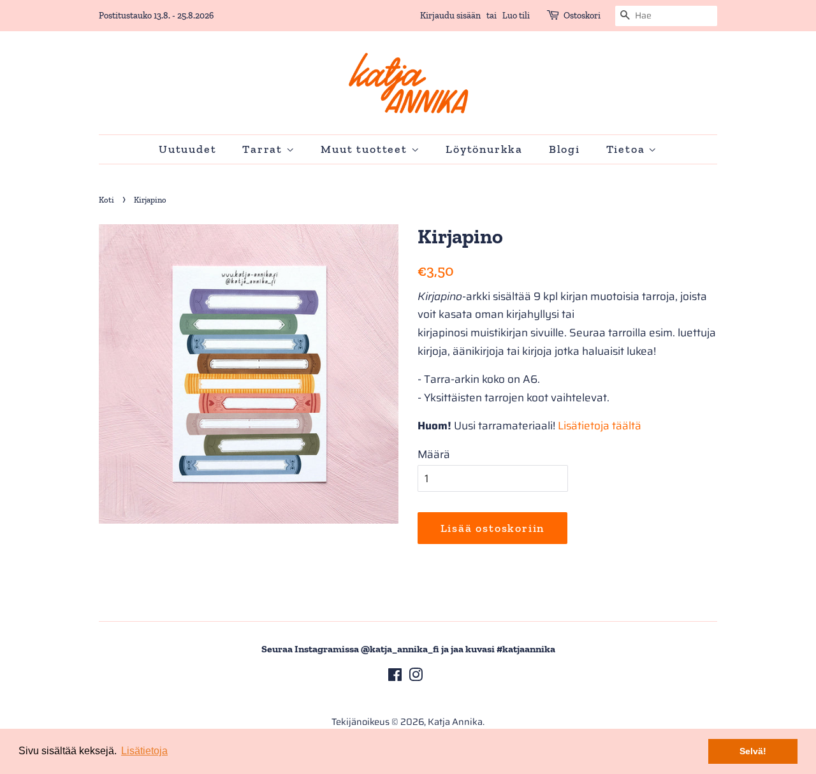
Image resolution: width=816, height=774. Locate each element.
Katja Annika (455, 722)
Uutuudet (187, 149)
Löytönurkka (484, 149)
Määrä (434, 454)
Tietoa (627, 149)
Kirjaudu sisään (450, 15)
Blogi (564, 149)
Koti (106, 199)
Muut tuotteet (366, 149)
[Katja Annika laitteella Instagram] (416, 677)
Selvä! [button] (753, 751)
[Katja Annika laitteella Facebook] (395, 677)
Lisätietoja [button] (144, 750)
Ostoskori (582, 15)
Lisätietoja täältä (599, 425)
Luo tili (516, 15)
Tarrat (264, 149)
